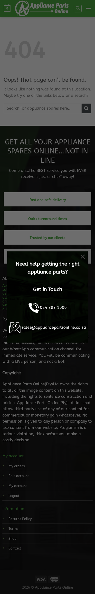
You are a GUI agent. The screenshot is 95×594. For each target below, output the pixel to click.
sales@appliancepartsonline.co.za (54, 327)
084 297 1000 (53, 307)
